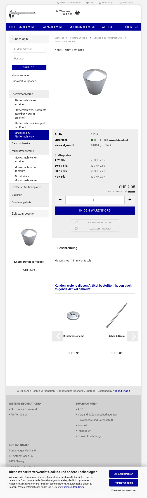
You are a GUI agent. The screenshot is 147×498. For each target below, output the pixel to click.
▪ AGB (79, 409)
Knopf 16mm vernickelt (29, 261)
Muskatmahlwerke (83, 27)
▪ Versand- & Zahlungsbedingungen (96, 414)
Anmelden (29, 67)
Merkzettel (127, 2)
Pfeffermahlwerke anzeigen (25, 102)
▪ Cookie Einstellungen (89, 436)
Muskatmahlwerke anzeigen (26, 159)
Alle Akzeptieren (123, 473)
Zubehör (17, 194)
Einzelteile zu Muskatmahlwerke (26, 178)
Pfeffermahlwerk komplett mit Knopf (30, 125)
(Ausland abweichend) (118, 140)
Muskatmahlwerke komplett (26, 169)
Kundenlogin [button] (107, 2)
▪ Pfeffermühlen (18, 414)
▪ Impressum (83, 430)
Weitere (107, 27)
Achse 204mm (116, 336)
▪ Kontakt (81, 425)
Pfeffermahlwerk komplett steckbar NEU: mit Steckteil (30, 113)
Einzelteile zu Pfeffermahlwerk (24, 134)
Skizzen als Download (70, 2)
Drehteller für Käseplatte (26, 187)
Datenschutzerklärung (73, 487)
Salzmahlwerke (53, 27)
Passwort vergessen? (24, 81)
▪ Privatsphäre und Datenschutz (94, 420)
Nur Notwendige (124, 482)
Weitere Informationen (123, 490)
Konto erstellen (21, 75)
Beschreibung (67, 248)
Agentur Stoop (121, 391)
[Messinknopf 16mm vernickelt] (95, 82)
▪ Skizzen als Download (23, 409)
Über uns (131, 27)
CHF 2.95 (29, 270)
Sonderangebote (21, 202)
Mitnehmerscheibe (73, 336)
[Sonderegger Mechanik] (23, 14)
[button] (90, 2)
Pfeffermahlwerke (22, 27)
